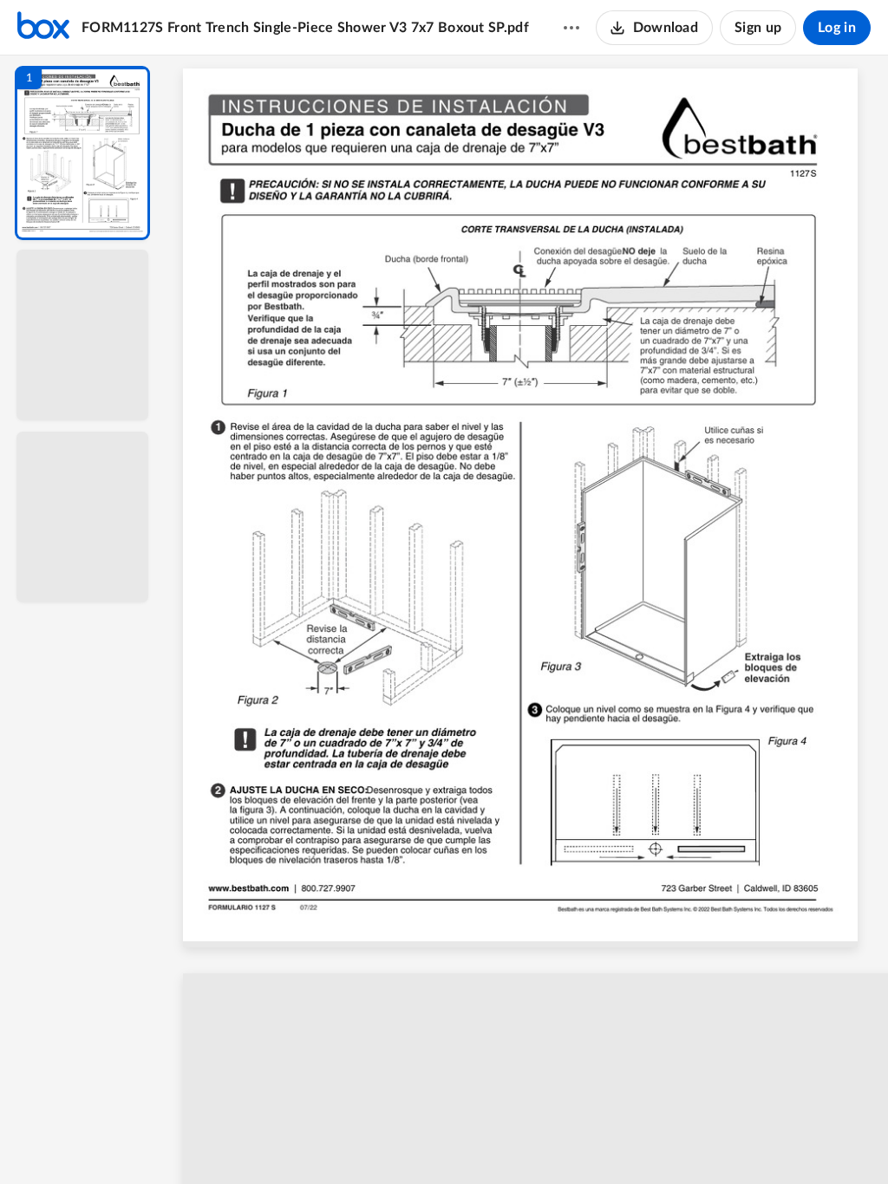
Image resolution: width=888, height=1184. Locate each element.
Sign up (758, 28)
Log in (837, 28)
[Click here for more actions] (571, 27)
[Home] (43, 27)
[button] (82, 152)
